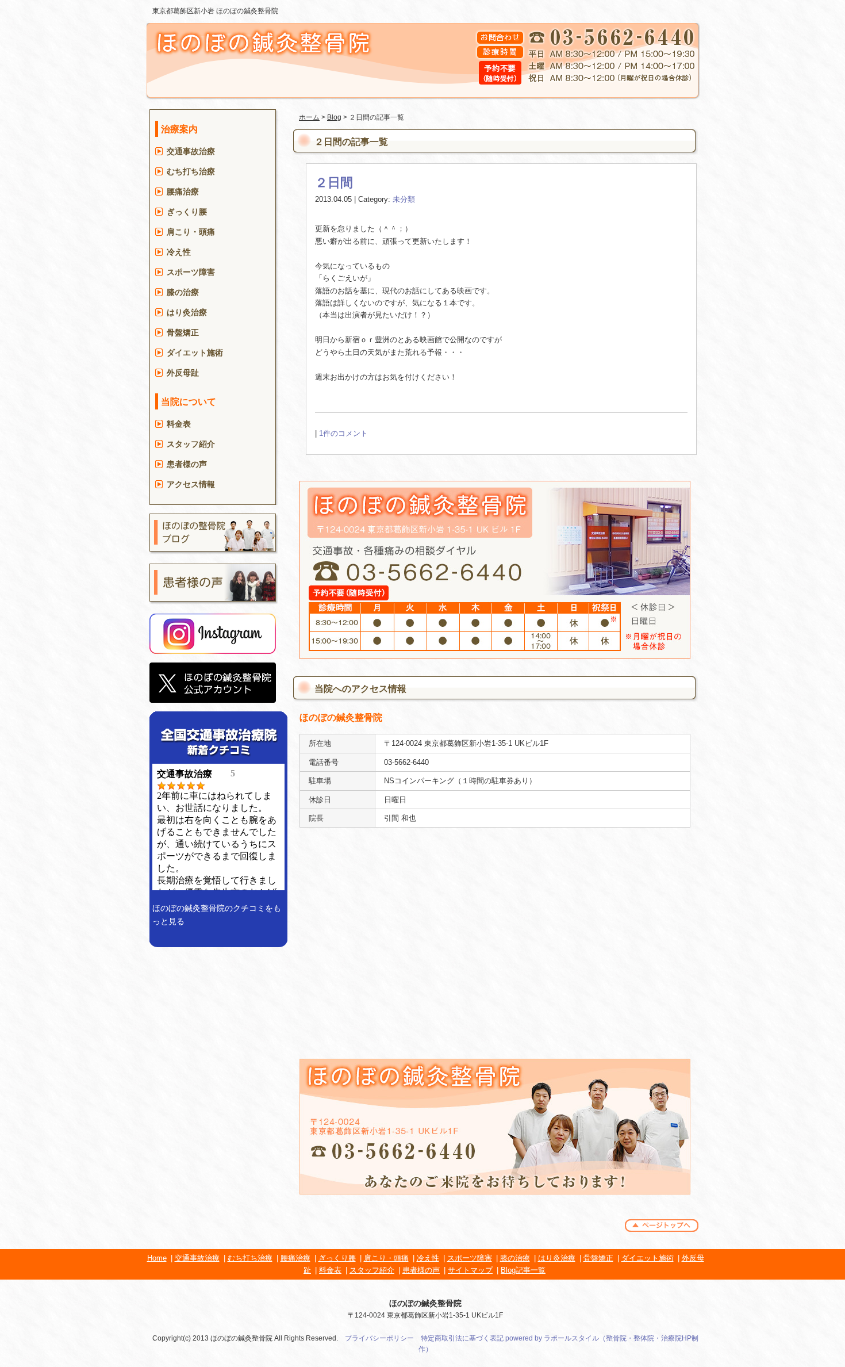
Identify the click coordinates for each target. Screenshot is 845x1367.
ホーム (309, 117)
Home (157, 1258)
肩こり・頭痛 (191, 231)
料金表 (179, 423)
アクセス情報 (191, 484)
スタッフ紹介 (191, 444)
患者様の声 (187, 464)
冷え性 (179, 251)
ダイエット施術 (195, 352)
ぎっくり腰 (187, 211)
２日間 (334, 182)
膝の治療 (183, 292)
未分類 (404, 199)
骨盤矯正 (183, 332)
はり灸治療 (187, 312)
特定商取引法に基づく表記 (462, 1338)
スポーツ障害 (191, 272)
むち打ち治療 (191, 171)
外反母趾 (183, 372)
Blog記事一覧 (523, 1270)
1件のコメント (343, 433)
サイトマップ (470, 1270)
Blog (334, 117)
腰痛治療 (183, 191)
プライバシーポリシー (379, 1338)
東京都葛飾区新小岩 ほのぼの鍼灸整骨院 (215, 11)
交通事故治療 (191, 151)
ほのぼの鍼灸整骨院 (425, 1303)
